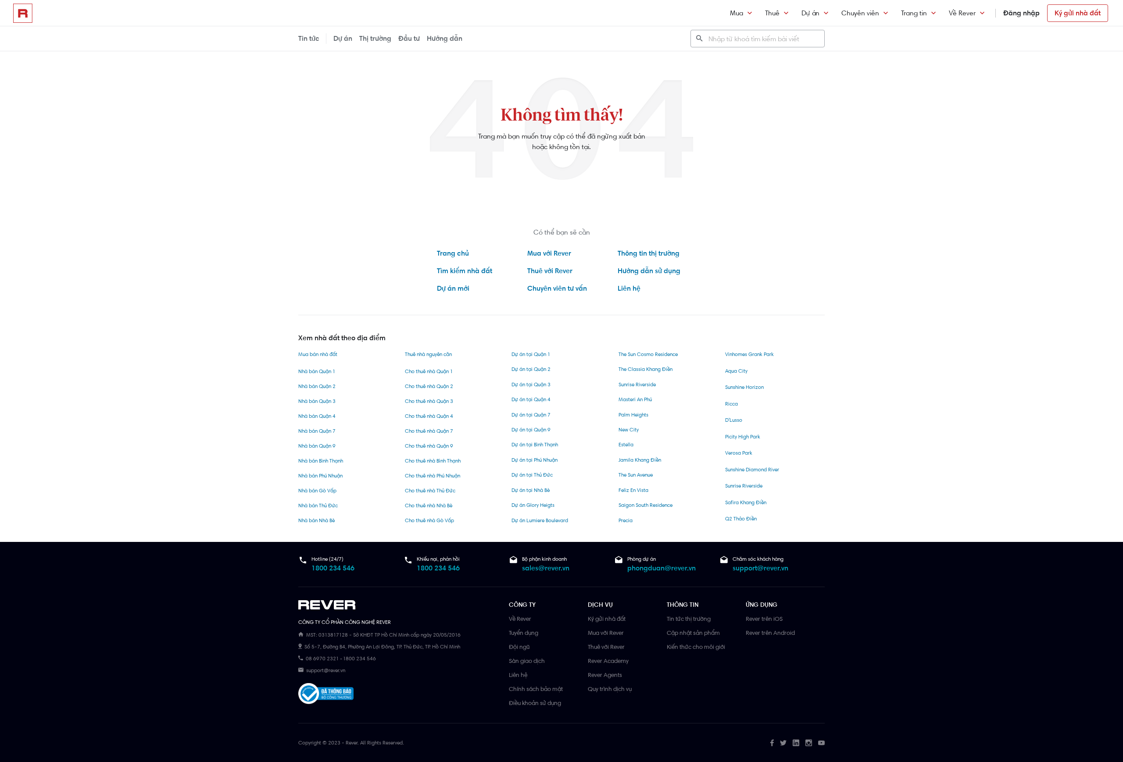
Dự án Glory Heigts (532, 505)
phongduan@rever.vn (661, 568)
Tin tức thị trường (689, 619)
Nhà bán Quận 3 (317, 401)
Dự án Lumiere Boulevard (539, 520)
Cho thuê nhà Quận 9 (429, 445)
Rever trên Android (770, 633)
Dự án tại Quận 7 (531, 414)
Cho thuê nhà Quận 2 (429, 386)
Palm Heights (633, 414)
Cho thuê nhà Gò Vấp (429, 520)
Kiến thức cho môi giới (696, 647)
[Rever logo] (22, 13)
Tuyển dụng (523, 633)
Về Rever (962, 13)
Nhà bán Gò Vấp (317, 490)
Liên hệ (629, 288)
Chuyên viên (860, 13)
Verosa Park (738, 452)
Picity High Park (742, 436)
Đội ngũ (519, 647)
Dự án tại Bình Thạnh (534, 444)
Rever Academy (608, 661)
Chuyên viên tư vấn (557, 288)
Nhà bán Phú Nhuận (320, 475)
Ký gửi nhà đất (1078, 13)
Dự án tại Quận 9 (531, 429)
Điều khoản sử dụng (535, 703)
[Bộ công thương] (326, 695)
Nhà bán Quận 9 (317, 445)
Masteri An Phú (635, 399)
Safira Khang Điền (745, 502)
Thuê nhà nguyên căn (428, 354)
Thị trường (375, 38)
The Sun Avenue (636, 474)
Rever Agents (605, 675)
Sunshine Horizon (744, 387)
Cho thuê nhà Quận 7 (429, 430)
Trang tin (914, 13)
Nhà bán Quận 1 (316, 371)
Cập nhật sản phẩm (693, 633)
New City (629, 429)
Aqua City (736, 370)
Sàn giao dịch (527, 661)
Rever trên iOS (764, 619)
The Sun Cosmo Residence (648, 354)
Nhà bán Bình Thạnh (320, 460)
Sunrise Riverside (637, 384)
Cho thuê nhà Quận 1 (429, 371)
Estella (626, 444)
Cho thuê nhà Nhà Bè (428, 505)
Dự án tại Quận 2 (531, 369)
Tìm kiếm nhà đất (464, 271)
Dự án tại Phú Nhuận (534, 459)
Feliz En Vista (633, 490)
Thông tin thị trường (649, 253)
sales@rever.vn (545, 568)
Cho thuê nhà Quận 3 (429, 401)
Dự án (810, 13)
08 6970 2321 (322, 658)
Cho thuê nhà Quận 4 (429, 416)
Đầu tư (409, 38)
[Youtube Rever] (821, 743)
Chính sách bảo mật (536, 689)
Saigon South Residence (645, 505)
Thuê (772, 13)
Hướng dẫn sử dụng (649, 271)
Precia (626, 520)
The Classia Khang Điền (645, 369)
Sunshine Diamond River (752, 469)
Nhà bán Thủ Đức (318, 505)
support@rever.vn (760, 568)
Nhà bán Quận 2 (317, 386)
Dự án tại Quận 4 (531, 399)
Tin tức (308, 38)
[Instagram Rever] (808, 743)
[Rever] (399, 605)
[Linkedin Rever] (796, 743)
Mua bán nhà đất (317, 354)
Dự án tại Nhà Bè (530, 490)
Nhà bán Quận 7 (317, 430)
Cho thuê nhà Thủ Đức (430, 490)
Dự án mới (453, 288)
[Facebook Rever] (772, 743)
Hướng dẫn (444, 38)
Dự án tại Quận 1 (530, 354)
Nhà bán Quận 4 (317, 416)
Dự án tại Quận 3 (531, 384)
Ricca (731, 403)
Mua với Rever (549, 253)
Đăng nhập (1021, 13)
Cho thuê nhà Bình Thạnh (433, 460)
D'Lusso (733, 420)
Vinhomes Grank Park (749, 354)
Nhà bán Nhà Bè (316, 520)
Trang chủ (453, 253)
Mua (736, 13)
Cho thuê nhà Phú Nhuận (432, 475)
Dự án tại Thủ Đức (532, 474)
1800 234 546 (332, 568)
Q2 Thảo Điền (741, 518)
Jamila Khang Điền (640, 459)
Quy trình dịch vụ (610, 689)
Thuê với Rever (549, 271)
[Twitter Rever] (783, 743)
